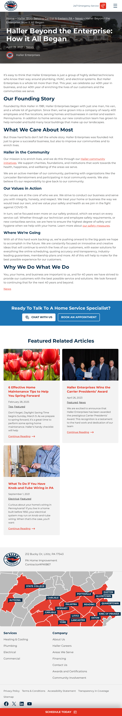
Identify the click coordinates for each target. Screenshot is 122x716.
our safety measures (96, 225)
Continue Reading (19, 436)
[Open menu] (115, 6)
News (79, 18)
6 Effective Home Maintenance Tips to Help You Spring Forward (28, 391)
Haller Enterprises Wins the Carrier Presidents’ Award (88, 389)
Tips (10, 406)
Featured (19, 406)
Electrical (13, 498)
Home (10, 18)
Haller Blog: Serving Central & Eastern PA (44, 18)
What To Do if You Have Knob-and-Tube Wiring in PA (30, 486)
